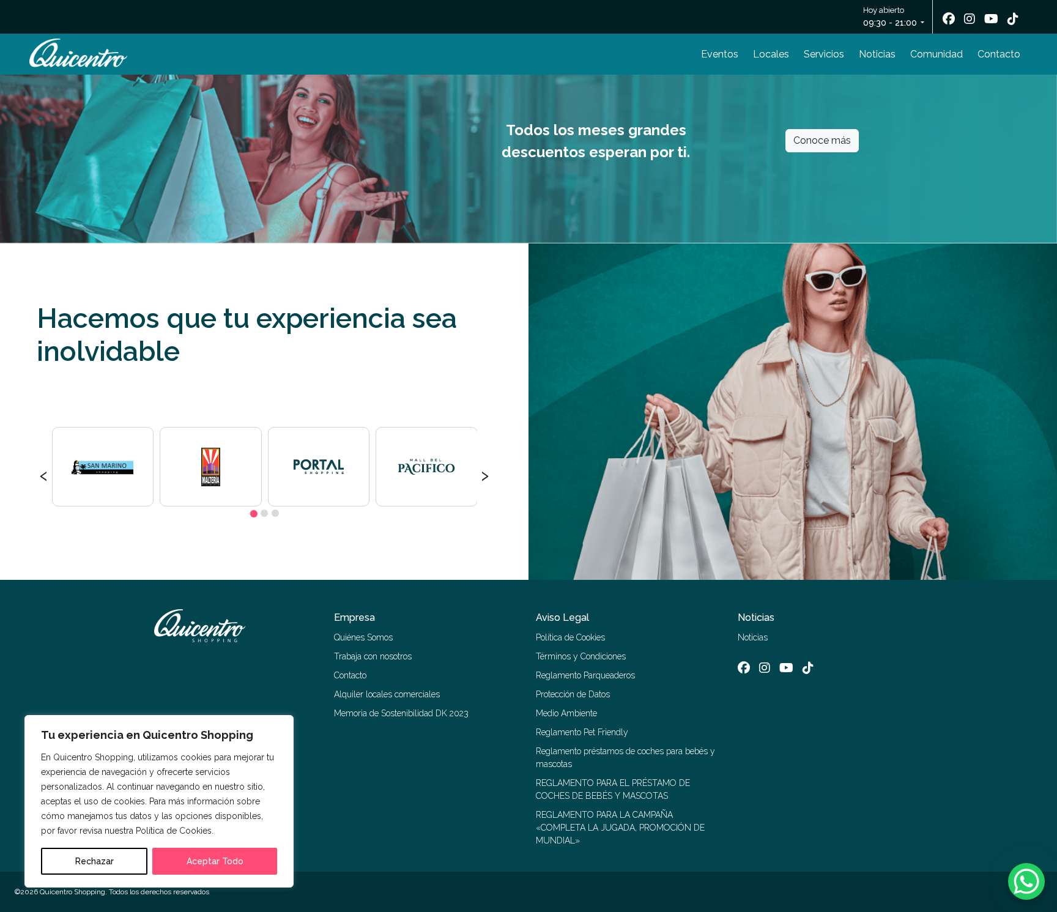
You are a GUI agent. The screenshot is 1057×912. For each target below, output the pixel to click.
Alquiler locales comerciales (387, 694)
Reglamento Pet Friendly (582, 732)
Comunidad (936, 54)
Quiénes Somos (363, 637)
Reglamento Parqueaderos (585, 675)
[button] (253, 513)
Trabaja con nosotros (373, 656)
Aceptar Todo (215, 861)
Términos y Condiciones (581, 656)
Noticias (877, 54)
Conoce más (822, 140)
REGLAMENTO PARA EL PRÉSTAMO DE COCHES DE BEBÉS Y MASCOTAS (613, 789)
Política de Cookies (570, 637)
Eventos (719, 54)
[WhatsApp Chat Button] (1026, 881)
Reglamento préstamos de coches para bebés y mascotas (625, 757)
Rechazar (94, 861)
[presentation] (43, 474)
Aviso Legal (562, 617)
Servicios (824, 54)
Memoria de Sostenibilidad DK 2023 (401, 713)
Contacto (998, 54)
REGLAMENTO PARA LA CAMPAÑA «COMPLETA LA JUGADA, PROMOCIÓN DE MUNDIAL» (620, 827)
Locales (771, 54)
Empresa (354, 617)
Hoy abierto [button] (890, 17)
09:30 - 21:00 (890, 23)
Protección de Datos (573, 694)
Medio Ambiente (566, 713)
